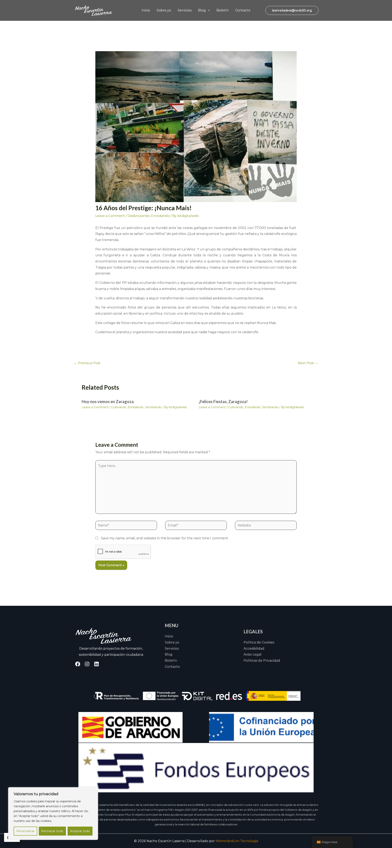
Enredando (160, 216)
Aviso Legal (253, 654)
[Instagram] (87, 664)
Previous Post (87, 363)
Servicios (185, 10)
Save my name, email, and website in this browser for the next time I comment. (165, 538)
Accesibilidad (254, 648)
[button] (208, 10)
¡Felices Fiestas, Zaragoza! (223, 401)
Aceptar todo (80, 831)
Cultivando (118, 407)
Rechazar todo (52, 831)
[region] (53, 813)
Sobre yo (164, 10)
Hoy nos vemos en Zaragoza (108, 401)
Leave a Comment (110, 216)
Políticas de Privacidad (262, 660)
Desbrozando (139, 216)
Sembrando (153, 407)
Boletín (222, 10)
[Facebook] (78, 664)
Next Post (308, 363)
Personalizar (25, 831)
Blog (202, 10)
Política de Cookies (259, 642)
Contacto (242, 10)
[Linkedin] (96, 664)
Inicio (146, 10)
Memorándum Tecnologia (237, 841)
